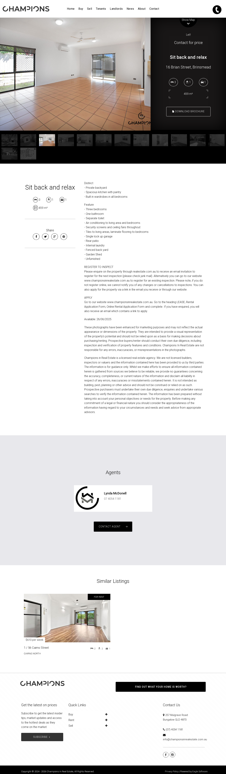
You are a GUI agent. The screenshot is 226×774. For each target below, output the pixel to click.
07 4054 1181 (112, 498)
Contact (154, 8)
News (130, 8)
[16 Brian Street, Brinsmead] (75, 74)
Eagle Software (199, 771)
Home (71, 8)
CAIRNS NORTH (32, 653)
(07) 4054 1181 (174, 729)
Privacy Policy (172, 771)
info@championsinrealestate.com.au (185, 739)
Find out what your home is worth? (160, 686)
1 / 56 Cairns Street (36, 647)
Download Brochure (189, 111)
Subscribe (40, 737)
